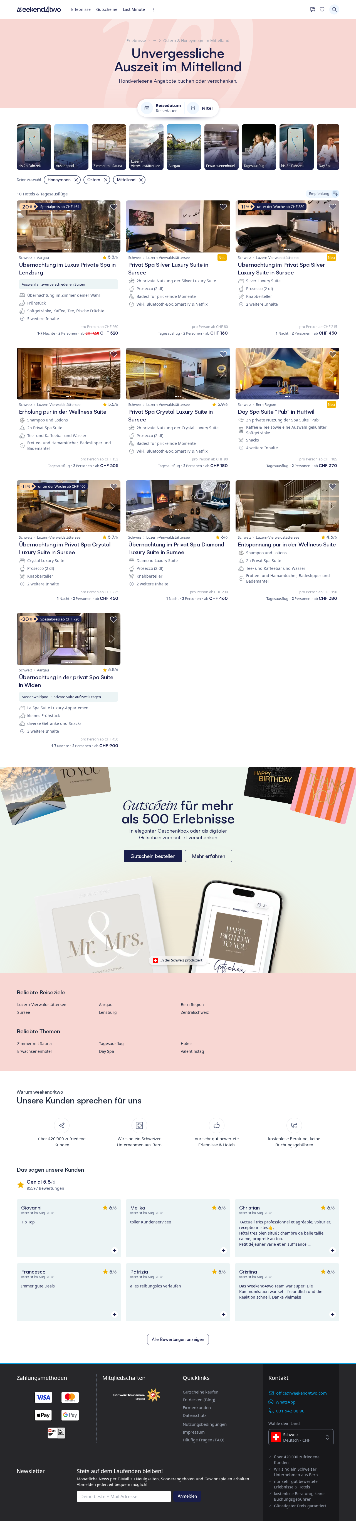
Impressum (194, 1432)
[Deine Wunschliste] (322, 9)
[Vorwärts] (339, 147)
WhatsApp (285, 1402)
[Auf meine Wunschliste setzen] (114, 207)
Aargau (106, 1004)
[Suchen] (334, 9)
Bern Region (192, 1004)
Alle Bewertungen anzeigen (178, 1339)
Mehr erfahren (208, 856)
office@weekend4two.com (301, 1393)
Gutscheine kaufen (200, 1392)
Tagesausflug (111, 1043)
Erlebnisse (81, 9)
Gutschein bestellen (152, 856)
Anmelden (187, 1496)
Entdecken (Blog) (199, 1399)
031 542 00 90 (290, 1411)
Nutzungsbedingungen (205, 1424)
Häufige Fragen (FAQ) (203, 1440)
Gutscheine (106, 9)
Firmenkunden (197, 1407)
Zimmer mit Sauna (34, 1043)
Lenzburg (108, 1012)
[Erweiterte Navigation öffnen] (154, 9)
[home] (39, 9)
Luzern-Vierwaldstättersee (41, 1004)
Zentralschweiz (195, 1012)
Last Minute (134, 9)
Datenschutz (194, 1415)
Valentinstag (192, 1051)
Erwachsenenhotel (34, 1051)
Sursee (23, 1012)
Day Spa (106, 1051)
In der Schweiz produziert (181, 960)
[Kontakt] (313, 9)
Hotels (186, 1043)
